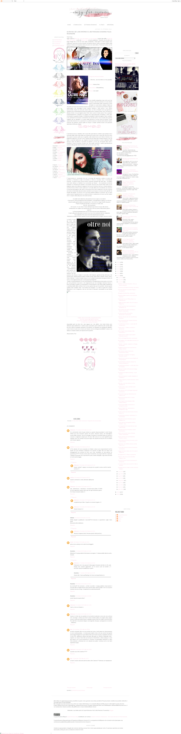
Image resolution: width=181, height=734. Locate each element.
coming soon (77, 24)
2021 (118, 262)
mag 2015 (121, 480)
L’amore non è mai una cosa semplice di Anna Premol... (128, 359)
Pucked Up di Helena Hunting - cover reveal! (127, 373)
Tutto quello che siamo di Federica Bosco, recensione (126, 310)
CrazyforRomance (122, 515)
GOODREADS (57, 41)
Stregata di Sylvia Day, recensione (126, 293)
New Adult (78, 420)
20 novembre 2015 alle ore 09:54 (81, 629)
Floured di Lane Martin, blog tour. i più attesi (129, 217)
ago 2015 (121, 473)
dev (71, 629)
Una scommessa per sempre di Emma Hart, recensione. (127, 321)
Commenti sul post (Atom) (78, 690)
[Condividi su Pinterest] (79, 419)
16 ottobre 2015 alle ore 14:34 (82, 517)
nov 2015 (121, 279)
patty (119, 521)
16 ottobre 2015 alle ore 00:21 (82, 447)
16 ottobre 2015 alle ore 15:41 (81, 542)
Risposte (74, 462)
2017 (118, 271)
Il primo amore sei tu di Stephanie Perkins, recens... (126, 437)
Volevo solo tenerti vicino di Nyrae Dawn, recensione (126, 433)
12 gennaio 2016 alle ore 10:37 (81, 658)
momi (71, 542)
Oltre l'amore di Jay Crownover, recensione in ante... (125, 351)
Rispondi (72, 442)
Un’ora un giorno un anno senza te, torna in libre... (128, 380)
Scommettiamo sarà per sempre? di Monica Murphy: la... (127, 362)
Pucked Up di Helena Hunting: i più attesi (128, 287)
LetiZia (72, 447)
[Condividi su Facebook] (78, 419)
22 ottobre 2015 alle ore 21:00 (83, 614)
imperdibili (110, 24)
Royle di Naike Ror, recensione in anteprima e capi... (126, 408)
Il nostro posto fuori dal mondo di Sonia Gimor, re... (128, 412)
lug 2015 (120, 476)
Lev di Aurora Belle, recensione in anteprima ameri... (126, 405)
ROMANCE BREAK (59, 45)
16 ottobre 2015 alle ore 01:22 (87, 500)
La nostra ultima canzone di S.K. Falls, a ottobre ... (128, 464)
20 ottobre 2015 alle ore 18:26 (83, 596)
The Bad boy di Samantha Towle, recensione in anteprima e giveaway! (130, 171)
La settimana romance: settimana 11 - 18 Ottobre (127, 416)
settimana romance (90, 24)
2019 (118, 266)
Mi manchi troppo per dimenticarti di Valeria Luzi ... (127, 394)
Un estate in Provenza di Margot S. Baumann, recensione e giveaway (129, 195)
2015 (118, 275)
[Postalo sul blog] (75, 419)
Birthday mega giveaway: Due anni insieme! (130, 159)
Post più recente (71, 687)
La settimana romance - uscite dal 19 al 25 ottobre (128, 366)
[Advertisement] (89, 406)
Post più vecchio (107, 687)
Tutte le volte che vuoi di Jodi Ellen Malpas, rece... (126, 457)
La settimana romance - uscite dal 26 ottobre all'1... (127, 324)
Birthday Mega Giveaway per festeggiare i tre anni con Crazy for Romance (130, 147)
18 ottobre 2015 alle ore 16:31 (83, 583)
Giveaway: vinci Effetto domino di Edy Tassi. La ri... (127, 444)
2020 (118, 264)
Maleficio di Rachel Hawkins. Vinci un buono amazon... (127, 284)
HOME (69, 24)
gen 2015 (121, 489)
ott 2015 (120, 282)
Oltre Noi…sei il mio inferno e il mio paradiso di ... (126, 384)
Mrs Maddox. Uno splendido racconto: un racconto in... (128, 341)
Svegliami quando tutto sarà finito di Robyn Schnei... (127, 348)
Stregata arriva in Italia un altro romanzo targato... (128, 468)
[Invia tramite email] (74, 419)
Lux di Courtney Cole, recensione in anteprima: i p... (127, 306)
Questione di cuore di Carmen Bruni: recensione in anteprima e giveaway (130, 229)
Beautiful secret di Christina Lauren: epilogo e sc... (127, 419)
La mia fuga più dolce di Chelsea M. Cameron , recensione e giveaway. (128, 240)
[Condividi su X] (76, 419)
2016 (118, 273)
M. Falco (74, 420)
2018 (118, 269)
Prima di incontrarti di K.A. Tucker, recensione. (126, 398)
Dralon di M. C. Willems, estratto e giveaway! (126, 328)
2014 (118, 492)
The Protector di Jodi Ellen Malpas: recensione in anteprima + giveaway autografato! (129, 183)
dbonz (119, 519)
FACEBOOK (57, 43)
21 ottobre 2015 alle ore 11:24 (83, 605)
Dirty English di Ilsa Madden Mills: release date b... (126, 401)
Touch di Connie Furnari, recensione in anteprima (127, 461)
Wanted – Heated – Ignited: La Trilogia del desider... (127, 344)
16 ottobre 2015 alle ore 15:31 (87, 531)
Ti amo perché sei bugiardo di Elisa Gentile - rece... (126, 423)
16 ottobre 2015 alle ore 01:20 (87, 465)
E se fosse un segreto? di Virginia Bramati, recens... (126, 355)
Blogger (111, 710)
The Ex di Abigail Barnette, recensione (127, 338)
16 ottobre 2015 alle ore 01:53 (87, 507)
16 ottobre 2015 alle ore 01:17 (83, 486)
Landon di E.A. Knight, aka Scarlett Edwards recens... (126, 335)
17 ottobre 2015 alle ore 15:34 (83, 551)
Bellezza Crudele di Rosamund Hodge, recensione (127, 369)
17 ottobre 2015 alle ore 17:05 (87, 573)
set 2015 (120, 471)
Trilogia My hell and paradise (94, 420)
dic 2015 (120, 277)
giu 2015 (120, 478)
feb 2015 (120, 487)
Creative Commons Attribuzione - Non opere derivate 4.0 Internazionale (109, 716)
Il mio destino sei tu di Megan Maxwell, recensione (127, 391)
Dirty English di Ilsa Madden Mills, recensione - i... (126, 331)
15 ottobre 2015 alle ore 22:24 (83, 430)
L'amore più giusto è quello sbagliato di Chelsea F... (127, 376)
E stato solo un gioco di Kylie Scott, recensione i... (127, 387)
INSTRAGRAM (58, 40)
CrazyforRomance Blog (72, 716)
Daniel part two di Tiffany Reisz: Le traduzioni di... (127, 299)
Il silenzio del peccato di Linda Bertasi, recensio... (127, 317)
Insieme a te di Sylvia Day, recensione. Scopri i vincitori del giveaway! (130, 206)
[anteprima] (127, 112)
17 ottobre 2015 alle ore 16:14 (87, 563)
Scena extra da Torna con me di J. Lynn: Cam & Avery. (128, 441)
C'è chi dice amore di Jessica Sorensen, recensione (127, 448)
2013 (118, 494)
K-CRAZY (101, 24)
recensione (84, 420)
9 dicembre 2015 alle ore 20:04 (83, 649)
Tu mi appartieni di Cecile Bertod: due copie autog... (127, 426)
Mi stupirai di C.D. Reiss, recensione (127, 454)
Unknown (72, 430)
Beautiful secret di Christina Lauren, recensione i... (127, 430)
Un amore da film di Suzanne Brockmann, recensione (125, 313)
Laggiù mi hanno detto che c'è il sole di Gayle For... (127, 303)
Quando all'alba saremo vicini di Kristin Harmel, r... (127, 296)
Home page (89, 687)
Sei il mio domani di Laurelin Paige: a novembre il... (127, 290)
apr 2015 (120, 482)
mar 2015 (121, 485)
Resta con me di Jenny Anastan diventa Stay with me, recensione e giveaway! (130, 252)
